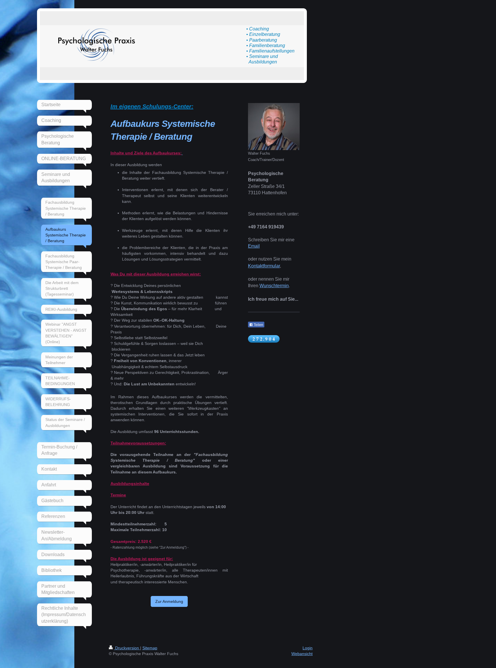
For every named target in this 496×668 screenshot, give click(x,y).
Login (308, 648)
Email (254, 246)
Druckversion (127, 648)
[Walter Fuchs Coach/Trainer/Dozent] (274, 126)
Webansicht (302, 653)
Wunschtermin (274, 285)
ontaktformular (265, 265)
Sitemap (149, 648)
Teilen (258, 325)
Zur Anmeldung (169, 601)
